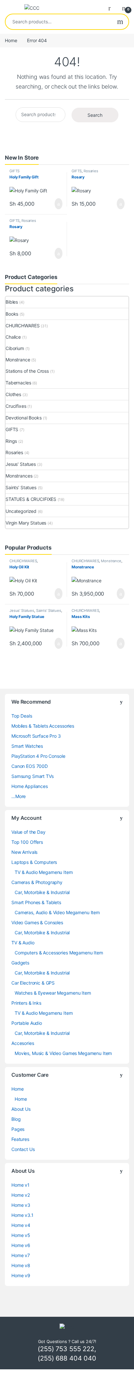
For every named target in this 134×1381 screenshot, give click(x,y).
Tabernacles (18, 382)
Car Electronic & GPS (33, 983)
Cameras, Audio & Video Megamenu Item (57, 912)
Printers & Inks (26, 1003)
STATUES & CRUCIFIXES (31, 499)
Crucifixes (16, 406)
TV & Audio (22, 942)
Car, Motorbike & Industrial (42, 892)
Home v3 (20, 1205)
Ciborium (15, 348)
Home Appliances (29, 786)
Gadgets (20, 962)
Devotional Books (24, 417)
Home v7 (20, 1255)
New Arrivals (24, 852)
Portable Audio (26, 1023)
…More (18, 796)
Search (120, 21)
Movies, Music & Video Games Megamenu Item (63, 1053)
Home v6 (20, 1245)
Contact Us (23, 1149)
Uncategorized (21, 511)
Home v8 (20, 1265)
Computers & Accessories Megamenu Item (59, 952)
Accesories (22, 1043)
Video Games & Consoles (37, 922)
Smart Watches (27, 746)
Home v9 (20, 1275)
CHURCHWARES (22, 325)
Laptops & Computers (34, 862)
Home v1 (20, 1185)
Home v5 (20, 1235)
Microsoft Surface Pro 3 (36, 736)
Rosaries (91, 171)
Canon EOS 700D (29, 766)
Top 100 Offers (27, 842)
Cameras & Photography (36, 882)
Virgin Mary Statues (26, 523)
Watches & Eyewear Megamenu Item (53, 993)
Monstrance (18, 359)
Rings (11, 441)
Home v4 (20, 1225)
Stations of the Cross (27, 371)
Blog (15, 1119)
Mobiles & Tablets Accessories (42, 726)
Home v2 (20, 1195)
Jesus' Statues (21, 464)
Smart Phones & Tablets (36, 902)
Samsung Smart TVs (32, 776)
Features (20, 1139)
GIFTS (14, 171)
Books (12, 314)
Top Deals (21, 716)
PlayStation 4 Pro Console (38, 756)
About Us (21, 1109)
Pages (17, 1129)
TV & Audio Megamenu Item (44, 872)
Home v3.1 (22, 1215)
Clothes (13, 394)
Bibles (12, 302)
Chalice (13, 337)
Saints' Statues (21, 487)
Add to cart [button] (58, 203)
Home (11, 40)
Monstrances (19, 476)
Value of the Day (28, 832)
